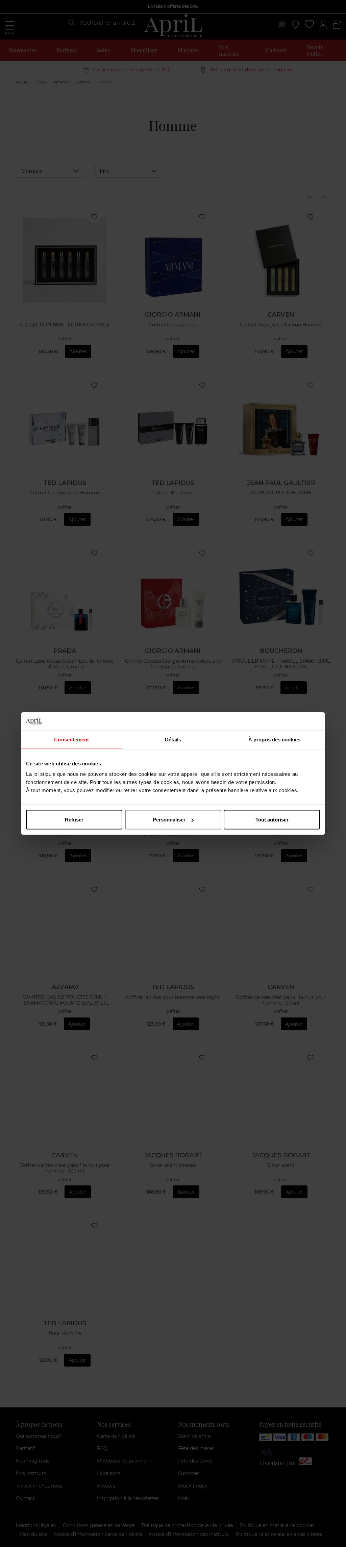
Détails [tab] (173, 739)
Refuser (74, 819)
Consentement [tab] (71, 739)
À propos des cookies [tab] (274, 739)
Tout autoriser (272, 819)
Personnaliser (169, 819)
